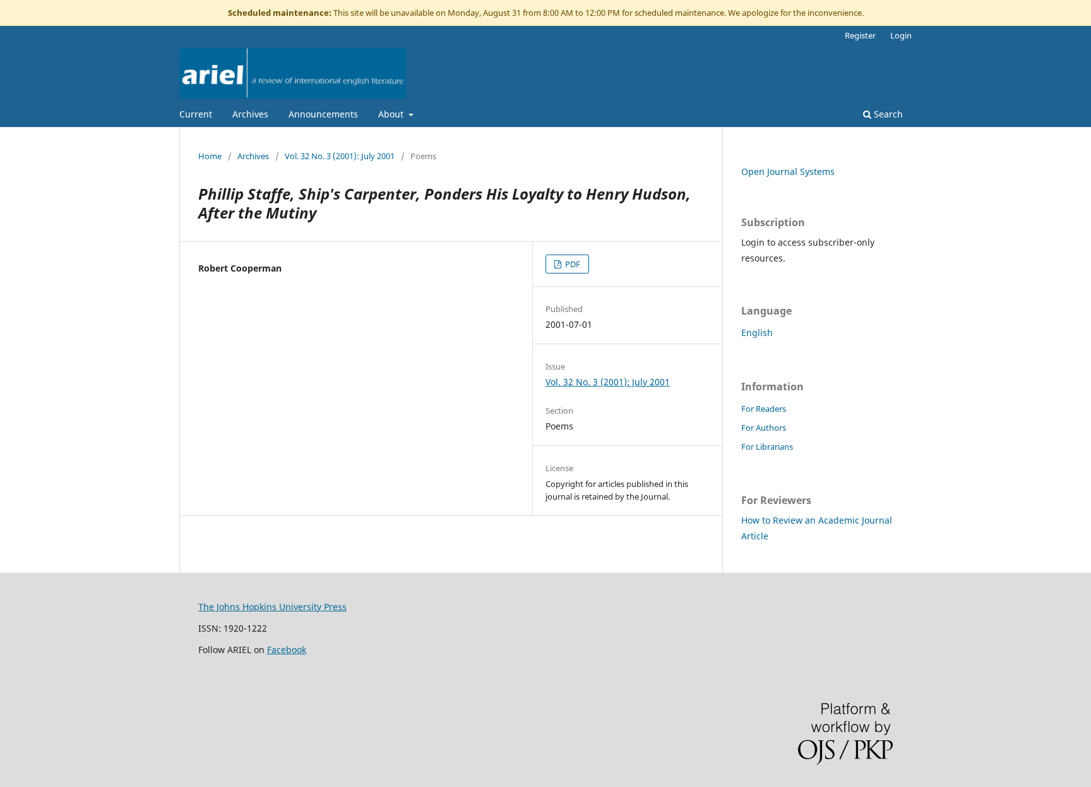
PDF (571, 264)
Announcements (323, 114)
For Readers (763, 408)
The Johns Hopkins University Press (272, 607)
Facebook (286, 650)
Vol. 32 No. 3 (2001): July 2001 (340, 156)
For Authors (763, 427)
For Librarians (767, 446)
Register (860, 35)
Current (195, 114)
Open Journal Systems (788, 171)
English (757, 333)
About (392, 114)
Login (901, 35)
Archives (250, 114)
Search (887, 114)
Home (210, 156)
